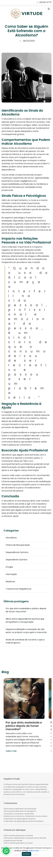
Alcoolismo (11, 537)
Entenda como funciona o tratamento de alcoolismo (26, 816)
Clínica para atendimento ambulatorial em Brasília (25, 838)
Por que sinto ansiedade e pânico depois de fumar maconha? (26, 610)
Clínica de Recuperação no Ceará (18, 843)
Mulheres (10, 581)
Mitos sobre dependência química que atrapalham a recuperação (25, 620)
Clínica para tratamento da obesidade (20, 808)
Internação (11, 574)
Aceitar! (26, 854)
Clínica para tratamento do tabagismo (20, 811)
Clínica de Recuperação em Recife (18, 835)
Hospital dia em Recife (13, 840)
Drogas (9, 566)
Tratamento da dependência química (20, 818)
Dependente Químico (17, 559)
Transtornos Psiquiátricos (18, 588)
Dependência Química (17, 552)
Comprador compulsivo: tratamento (19, 813)
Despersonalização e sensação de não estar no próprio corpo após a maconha (26, 631)
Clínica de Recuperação (18, 544)
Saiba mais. (34, 850)
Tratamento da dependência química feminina (23, 821)
